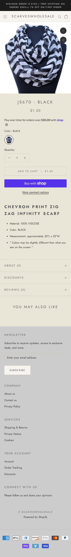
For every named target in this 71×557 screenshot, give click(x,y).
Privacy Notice (12, 434)
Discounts (14, 278)
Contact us (10, 400)
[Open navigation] (5, 16)
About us (12, 266)
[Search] (59, 16)
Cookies (9, 440)
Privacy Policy (12, 406)
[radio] (8, 139)
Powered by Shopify (35, 517)
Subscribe (17, 370)
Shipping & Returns (15, 427)
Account (9, 461)
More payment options (35, 192)
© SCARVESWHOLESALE (35, 512)
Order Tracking (13, 468)
